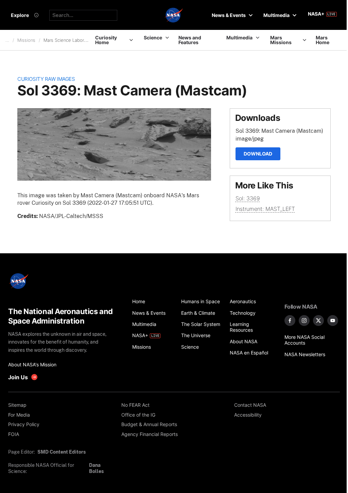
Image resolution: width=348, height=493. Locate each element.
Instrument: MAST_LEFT (265, 208)
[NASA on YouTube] (332, 320)
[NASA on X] (318, 320)
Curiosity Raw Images (46, 79)
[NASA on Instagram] (304, 320)
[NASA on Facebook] (289, 320)
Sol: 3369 (248, 198)
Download (258, 154)
